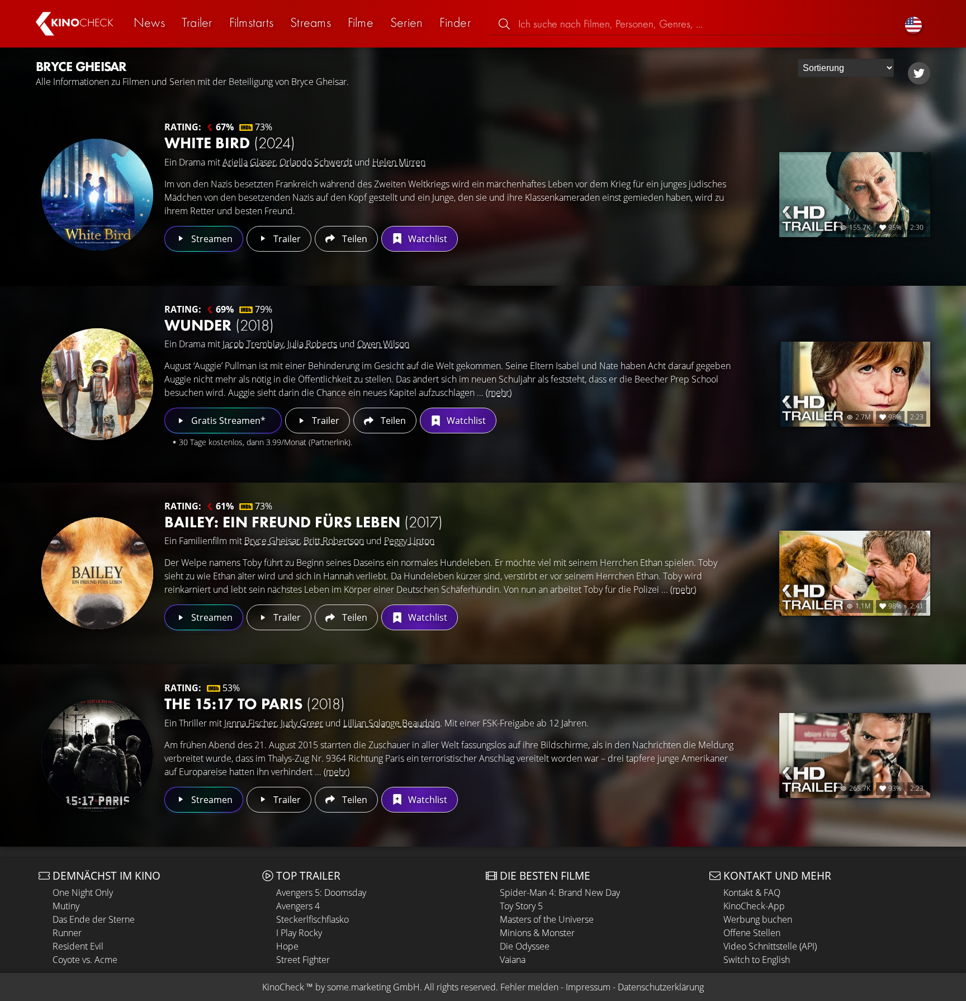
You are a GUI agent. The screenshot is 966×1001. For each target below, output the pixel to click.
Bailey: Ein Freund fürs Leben (303, 522)
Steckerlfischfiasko (312, 919)
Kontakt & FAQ (751, 892)
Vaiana (512, 959)
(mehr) (499, 392)
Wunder (219, 325)
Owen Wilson (383, 344)
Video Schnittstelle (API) (770, 946)
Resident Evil (78, 946)
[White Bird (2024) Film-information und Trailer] (97, 195)
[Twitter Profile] (919, 73)
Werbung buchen (757, 919)
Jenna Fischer (250, 723)
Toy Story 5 (521, 906)
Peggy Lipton (409, 541)
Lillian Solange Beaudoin (391, 723)
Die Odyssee (525, 946)
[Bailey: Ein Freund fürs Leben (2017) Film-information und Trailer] (97, 573)
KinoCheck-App (754, 906)
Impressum (588, 987)
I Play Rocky (299, 932)
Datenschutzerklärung (661, 987)
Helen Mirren (398, 162)
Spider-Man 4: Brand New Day (560, 892)
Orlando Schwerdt (316, 162)
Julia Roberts (312, 344)
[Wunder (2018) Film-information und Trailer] (97, 384)
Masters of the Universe (547, 919)
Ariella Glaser (249, 162)
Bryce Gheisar (272, 541)
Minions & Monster (537, 932)
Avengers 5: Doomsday (321, 892)
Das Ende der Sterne (94, 919)
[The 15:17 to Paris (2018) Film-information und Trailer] (97, 755)
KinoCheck (283, 987)
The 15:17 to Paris (254, 704)
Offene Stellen (751, 932)
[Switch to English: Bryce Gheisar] (913, 24)
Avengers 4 (298, 906)
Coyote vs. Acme (85, 959)
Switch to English (756, 959)
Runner (67, 932)
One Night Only (83, 892)
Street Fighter (303, 959)
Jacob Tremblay (252, 344)
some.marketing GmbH (373, 987)
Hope (287, 946)
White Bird (229, 143)
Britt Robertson (334, 541)
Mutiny (66, 906)
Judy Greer (302, 723)
